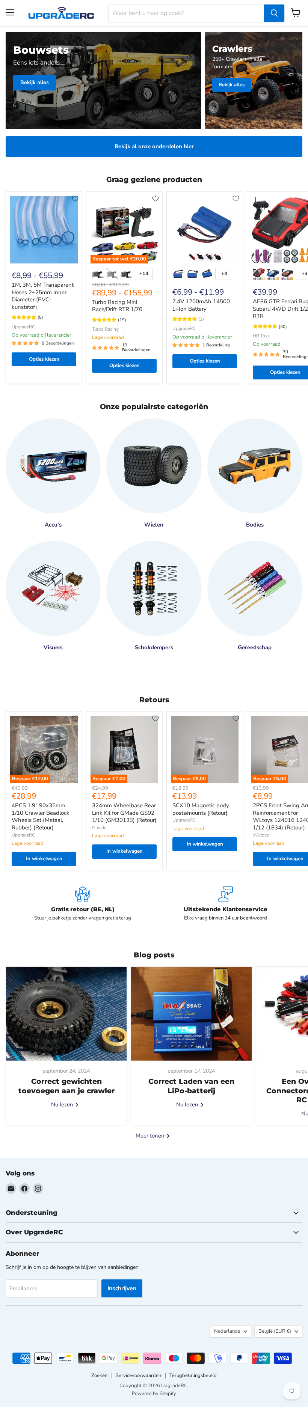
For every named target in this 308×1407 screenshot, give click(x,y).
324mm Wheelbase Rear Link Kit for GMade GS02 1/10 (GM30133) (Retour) (124, 813)
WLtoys (261, 835)
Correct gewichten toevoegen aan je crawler (66, 1086)
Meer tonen (151, 1135)
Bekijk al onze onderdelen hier (154, 146)
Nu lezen (63, 1104)
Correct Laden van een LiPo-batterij (191, 1086)
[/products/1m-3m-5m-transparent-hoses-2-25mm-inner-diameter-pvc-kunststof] (44, 229)
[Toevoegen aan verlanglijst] (75, 198)
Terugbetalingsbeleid (193, 1375)
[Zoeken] (274, 13)
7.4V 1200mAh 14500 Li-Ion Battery (201, 305)
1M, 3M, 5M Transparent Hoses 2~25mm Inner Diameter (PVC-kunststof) (43, 296)
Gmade (99, 828)
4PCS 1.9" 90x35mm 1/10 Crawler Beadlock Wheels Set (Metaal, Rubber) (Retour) (40, 816)
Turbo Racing (105, 329)
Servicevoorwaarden (138, 1375)
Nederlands (227, 1331)
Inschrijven (121, 1288)
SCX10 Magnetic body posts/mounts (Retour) (200, 809)
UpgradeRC (23, 327)
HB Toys (261, 336)
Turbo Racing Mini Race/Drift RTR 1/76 (117, 305)
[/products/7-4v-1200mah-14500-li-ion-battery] (205, 229)
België (274, 1331)
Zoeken (99, 1375)
